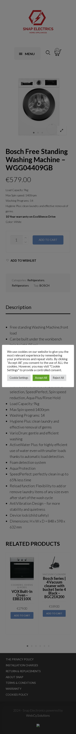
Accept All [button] (41, 377)
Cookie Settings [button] (19, 377)
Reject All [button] (58, 377)
